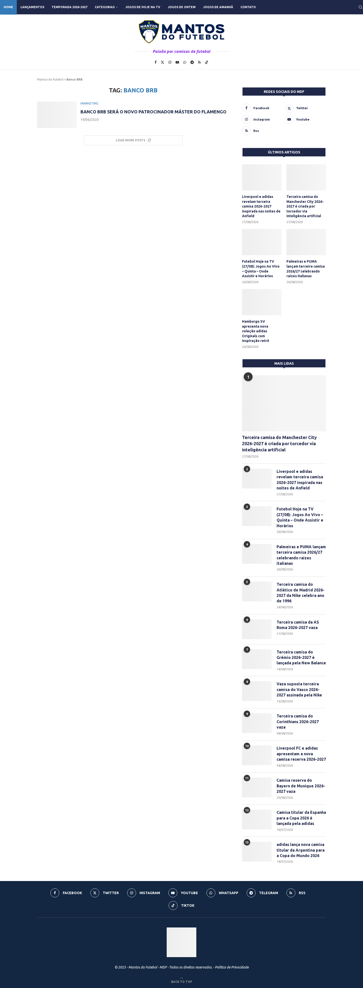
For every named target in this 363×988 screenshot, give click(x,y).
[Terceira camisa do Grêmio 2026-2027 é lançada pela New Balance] (257, 659)
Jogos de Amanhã (218, 7)
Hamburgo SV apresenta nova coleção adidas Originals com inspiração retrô (255, 331)
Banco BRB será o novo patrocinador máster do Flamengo (153, 111)
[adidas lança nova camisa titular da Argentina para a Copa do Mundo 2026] (257, 852)
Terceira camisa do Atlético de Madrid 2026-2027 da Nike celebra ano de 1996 (300, 592)
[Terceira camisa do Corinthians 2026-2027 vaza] (257, 723)
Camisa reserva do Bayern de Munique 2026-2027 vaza (301, 786)
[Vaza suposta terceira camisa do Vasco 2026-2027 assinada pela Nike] (257, 691)
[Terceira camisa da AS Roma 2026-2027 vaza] (257, 629)
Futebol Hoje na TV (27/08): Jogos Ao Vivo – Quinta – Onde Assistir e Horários (261, 268)
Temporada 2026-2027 (69, 7)
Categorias (105, 7)
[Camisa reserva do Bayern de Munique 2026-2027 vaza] (257, 787)
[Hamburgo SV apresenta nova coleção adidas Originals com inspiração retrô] (262, 302)
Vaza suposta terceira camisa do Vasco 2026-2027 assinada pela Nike (299, 689)
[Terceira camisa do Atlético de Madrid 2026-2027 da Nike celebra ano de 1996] (257, 591)
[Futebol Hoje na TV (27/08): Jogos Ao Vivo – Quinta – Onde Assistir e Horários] (262, 242)
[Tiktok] (206, 62)
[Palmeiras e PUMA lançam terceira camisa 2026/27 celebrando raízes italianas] (306, 242)
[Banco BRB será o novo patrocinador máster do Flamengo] (57, 115)
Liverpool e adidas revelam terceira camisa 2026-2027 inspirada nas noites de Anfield (261, 206)
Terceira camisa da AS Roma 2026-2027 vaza (298, 625)
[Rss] (199, 62)
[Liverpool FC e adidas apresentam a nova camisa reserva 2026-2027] (257, 755)
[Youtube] (177, 62)
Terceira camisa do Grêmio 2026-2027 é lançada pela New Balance (301, 657)
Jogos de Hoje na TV (142, 7)
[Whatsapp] (184, 62)
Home (8, 7)
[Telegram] (192, 62)
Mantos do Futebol (50, 79)
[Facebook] (156, 62)
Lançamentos (32, 7)
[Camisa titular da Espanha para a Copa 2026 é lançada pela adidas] (257, 819)
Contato (248, 7)
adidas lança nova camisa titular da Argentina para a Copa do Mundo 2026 (300, 850)
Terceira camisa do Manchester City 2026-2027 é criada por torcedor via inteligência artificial (305, 206)
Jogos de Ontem (182, 7)
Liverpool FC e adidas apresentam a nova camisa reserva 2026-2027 (301, 753)
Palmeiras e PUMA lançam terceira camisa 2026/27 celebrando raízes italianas (305, 268)
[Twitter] (162, 62)
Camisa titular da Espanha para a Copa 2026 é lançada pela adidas (301, 818)
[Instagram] (169, 62)
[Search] (360, 7)
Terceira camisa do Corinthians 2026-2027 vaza (298, 721)
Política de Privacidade (232, 967)
